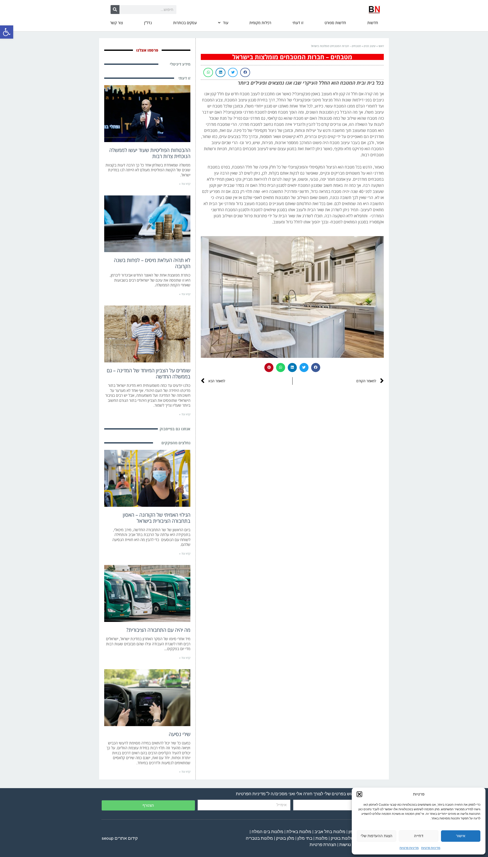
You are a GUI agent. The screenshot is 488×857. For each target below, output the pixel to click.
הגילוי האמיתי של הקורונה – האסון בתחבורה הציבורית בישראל (156, 517)
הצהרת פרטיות (323, 844)
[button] (6, 32)
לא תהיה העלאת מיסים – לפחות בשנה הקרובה (152, 263)
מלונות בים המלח (267, 831)
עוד (225, 22)
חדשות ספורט (335, 22)
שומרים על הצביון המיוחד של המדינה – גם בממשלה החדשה (148, 373)
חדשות (372, 22)
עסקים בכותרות (185, 22)
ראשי (381, 46)
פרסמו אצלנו (147, 50)
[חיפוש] (115, 9)
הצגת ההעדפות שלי (376, 835)
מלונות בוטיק (342, 838)
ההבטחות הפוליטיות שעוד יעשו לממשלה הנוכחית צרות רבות (149, 153)
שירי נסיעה (179, 734)
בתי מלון (304, 838)
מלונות (321, 838)
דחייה (418, 835)
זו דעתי (298, 22)
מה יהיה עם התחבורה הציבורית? (158, 629)
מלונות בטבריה (259, 838)
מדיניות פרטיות (430, 848)
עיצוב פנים (370, 46)
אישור (460, 835)
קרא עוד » (184, 184)
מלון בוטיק (285, 838)
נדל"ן (148, 22)
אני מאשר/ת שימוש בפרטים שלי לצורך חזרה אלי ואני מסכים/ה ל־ (309, 793)
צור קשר (116, 22)
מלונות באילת (298, 831)
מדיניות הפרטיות (251, 793)
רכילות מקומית (260, 22)
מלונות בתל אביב (329, 831)
